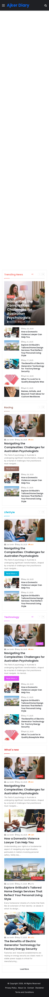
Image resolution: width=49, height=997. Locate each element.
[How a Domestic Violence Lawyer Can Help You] (11, 332)
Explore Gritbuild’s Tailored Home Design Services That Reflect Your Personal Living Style (32, 350)
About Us (22, 988)
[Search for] (45, 6)
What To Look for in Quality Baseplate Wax (32, 380)
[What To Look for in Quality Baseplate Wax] (11, 380)
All (32, 274)
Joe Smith (13, 322)
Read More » (11, 469)
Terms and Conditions (24, 992)
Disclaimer (39, 988)
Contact (30, 988)
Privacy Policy (11, 988)
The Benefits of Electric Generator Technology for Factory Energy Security (32, 367)
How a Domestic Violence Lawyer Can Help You (31, 334)
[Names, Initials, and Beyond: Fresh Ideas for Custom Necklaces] (11, 392)
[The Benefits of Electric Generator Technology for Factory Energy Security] (11, 364)
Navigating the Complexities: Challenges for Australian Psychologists (24, 447)
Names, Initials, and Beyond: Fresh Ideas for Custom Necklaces (33, 394)
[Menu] (3, 6)
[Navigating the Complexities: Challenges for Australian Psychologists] (24, 303)
